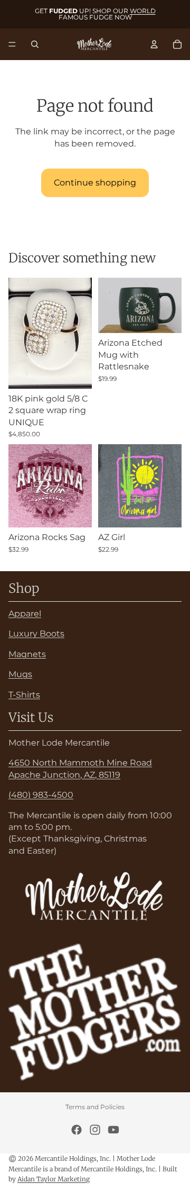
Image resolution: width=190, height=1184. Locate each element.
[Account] (154, 44)
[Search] (34, 44)
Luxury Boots (36, 634)
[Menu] (12, 44)
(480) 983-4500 (40, 795)
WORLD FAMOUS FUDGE (107, 14)
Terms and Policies (95, 1107)
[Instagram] (95, 1129)
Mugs (20, 674)
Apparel (24, 614)
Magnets (27, 654)
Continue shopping (95, 183)
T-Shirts (24, 695)
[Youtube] (113, 1129)
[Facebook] (76, 1129)
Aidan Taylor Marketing (53, 1179)
